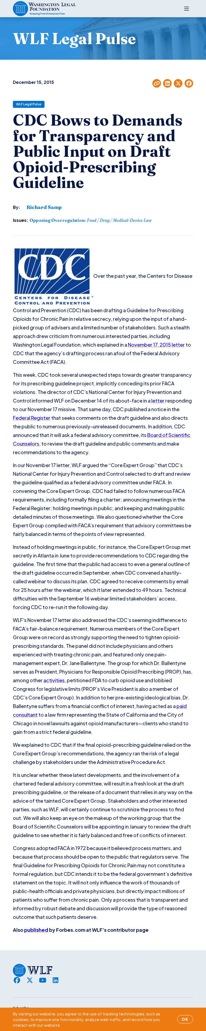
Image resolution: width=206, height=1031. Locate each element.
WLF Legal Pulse (28, 104)
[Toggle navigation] (186, 8)
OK (185, 1019)
